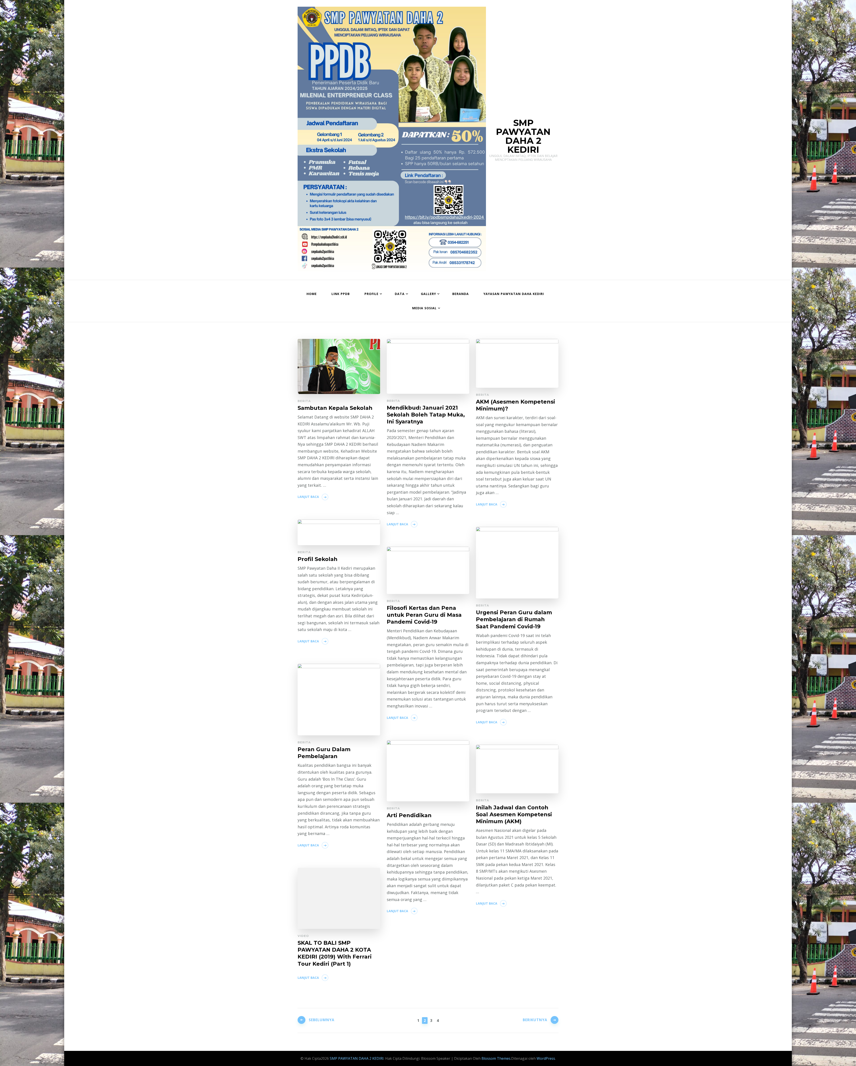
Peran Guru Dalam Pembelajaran (324, 752)
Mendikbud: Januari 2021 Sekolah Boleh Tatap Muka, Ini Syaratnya (426, 414)
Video (303, 936)
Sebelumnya (321, 1019)
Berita (304, 401)
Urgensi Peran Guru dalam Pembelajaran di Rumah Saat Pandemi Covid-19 (514, 619)
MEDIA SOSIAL (424, 308)
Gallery (428, 294)
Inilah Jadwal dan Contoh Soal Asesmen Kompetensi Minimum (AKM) (514, 814)
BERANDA (460, 294)
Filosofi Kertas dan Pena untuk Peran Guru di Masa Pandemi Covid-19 (424, 615)
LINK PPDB (340, 294)
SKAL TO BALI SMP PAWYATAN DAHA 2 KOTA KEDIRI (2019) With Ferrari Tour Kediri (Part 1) (335, 953)
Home (312, 294)
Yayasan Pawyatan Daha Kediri (514, 294)
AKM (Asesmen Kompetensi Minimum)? (515, 405)
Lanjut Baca (308, 497)
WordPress (546, 1058)
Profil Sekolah (317, 559)
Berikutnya (535, 1019)
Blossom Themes (495, 1058)
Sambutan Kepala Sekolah (335, 408)
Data (400, 294)
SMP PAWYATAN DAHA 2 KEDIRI (523, 136)
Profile (371, 294)
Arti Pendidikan (409, 815)
